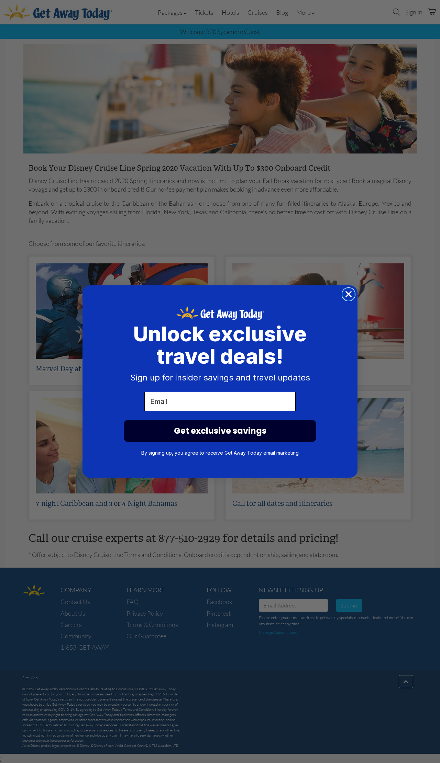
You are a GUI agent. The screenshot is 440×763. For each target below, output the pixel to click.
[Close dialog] (348, 294)
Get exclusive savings (220, 430)
